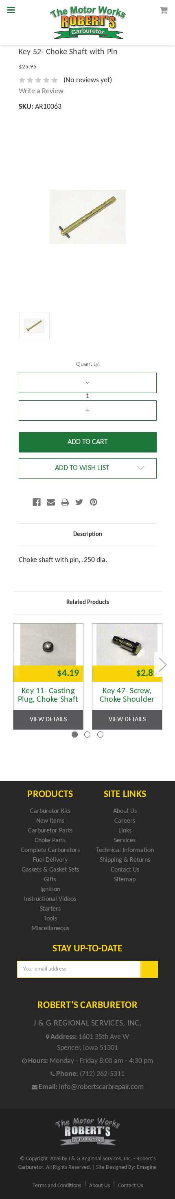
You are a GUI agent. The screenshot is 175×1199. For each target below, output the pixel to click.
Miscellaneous (50, 928)
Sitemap (125, 879)
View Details (48, 719)
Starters (50, 909)
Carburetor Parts (50, 831)
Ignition (50, 889)
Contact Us (125, 870)
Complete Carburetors (50, 850)
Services (125, 840)
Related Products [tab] (87, 603)
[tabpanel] (48, 676)
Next (162, 664)
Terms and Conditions (57, 1186)
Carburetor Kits (50, 811)
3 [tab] (100, 734)
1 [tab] (75, 734)
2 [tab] (87, 734)
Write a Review (41, 91)
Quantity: (88, 363)
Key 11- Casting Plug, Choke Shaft (48, 695)
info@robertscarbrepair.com (101, 1087)
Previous (10, 664)
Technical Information (125, 850)
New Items (50, 821)
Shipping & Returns (125, 860)
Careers (124, 821)
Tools (50, 919)
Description (87, 534)
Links (124, 831)
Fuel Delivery (50, 860)
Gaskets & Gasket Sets (50, 870)
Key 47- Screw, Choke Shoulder (127, 695)
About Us (125, 811)
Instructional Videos (50, 899)
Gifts (50, 879)
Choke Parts (50, 840)
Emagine (147, 1167)
